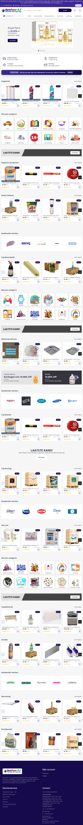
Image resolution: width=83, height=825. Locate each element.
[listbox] (41, 34)
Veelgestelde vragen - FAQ (9, 792)
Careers (70, 72)
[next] (80, 96)
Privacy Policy (6, 797)
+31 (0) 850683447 (50, 809)
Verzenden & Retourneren (9, 804)
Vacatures (5, 802)
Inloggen (44, 776)
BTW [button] (78, 5)
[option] (41, 34)
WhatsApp (47, 811)
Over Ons (5, 799)
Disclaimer (5, 807)
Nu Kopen (75, 152)
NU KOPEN (13, 40)
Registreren (45, 773)
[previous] (3, 96)
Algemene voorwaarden (9, 794)
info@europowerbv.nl (51, 792)
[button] (57, 10)
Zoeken (65, 10)
